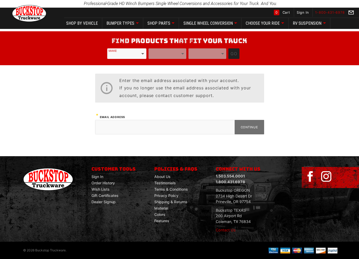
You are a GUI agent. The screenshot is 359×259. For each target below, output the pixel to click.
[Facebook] (310, 176)
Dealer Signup (103, 202)
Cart (283, 12)
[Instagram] (326, 176)
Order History (103, 183)
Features (161, 221)
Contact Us (226, 230)
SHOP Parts (158, 23)
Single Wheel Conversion (208, 23)
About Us (162, 176)
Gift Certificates (105, 195)
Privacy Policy (166, 195)
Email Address (112, 117)
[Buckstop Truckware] (29, 13)
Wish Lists (100, 189)
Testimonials (165, 183)
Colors (159, 214)
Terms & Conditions (171, 189)
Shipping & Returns (170, 202)
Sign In (303, 12)
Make (113, 51)
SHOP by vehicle (82, 23)
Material (161, 208)
